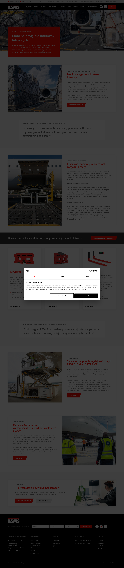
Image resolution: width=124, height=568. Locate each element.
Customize (61, 295)
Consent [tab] (36, 277)
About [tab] (87, 276)
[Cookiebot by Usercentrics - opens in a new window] (90, 271)
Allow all (86, 295)
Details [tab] (62, 276)
